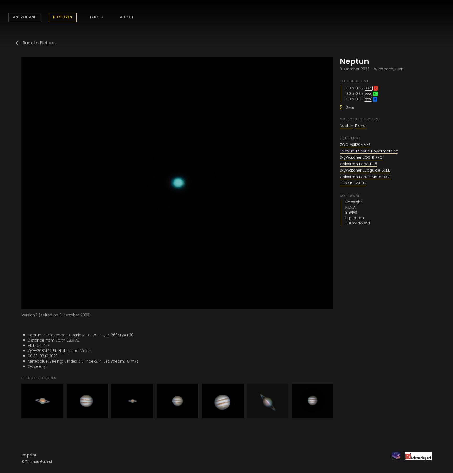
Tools (96, 17)
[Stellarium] (394, 458)
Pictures (62, 17)
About (127, 17)
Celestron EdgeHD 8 (358, 164)
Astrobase (24, 17)
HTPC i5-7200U (353, 183)
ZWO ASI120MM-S (355, 144)
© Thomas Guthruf (36, 461)
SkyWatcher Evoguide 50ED (365, 170)
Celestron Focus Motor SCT (365, 177)
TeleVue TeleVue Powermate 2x (369, 151)
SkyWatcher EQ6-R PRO (361, 157)
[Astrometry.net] (416, 458)
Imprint (29, 455)
